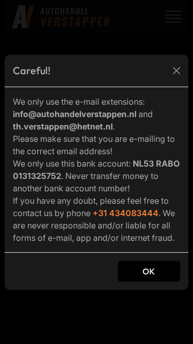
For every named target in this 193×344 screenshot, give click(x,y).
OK (149, 271)
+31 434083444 (126, 213)
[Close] (176, 70)
